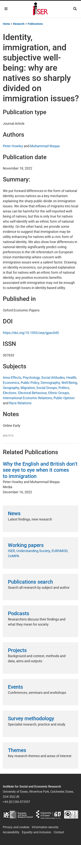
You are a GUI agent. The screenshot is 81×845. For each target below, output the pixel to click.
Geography (11, 388)
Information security (45, 827)
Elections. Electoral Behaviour (25, 393)
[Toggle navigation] (6, 8)
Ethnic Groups (58, 393)
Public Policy (30, 383)
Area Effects (12, 378)
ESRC (18, 814)
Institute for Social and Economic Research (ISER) (40, 9)
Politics (63, 388)
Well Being (69, 383)
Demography (50, 383)
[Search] (75, 8)
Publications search (30, 582)
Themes (17, 750)
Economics (11, 383)
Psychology (31, 378)
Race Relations (20, 403)
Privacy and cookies (16, 827)
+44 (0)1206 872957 (16, 802)
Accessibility (11, 832)
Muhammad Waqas (45, 146)
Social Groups (46, 388)
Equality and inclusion (36, 832)
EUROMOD (59, 551)
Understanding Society (33, 551)
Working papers (26, 545)
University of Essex (48, 814)
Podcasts (18, 613)
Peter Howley (13, 146)
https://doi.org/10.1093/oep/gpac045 (31, 333)
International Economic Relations (27, 398)
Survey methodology (31, 719)
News (14, 513)
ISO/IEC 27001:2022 (71, 814)
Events (15, 687)
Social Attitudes (53, 378)
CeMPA (13, 556)
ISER (11, 551)
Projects (17, 650)
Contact (59, 832)
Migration (28, 388)
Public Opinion (64, 398)
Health (71, 378)
